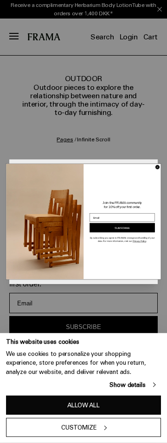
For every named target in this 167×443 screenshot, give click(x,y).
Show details (127, 384)
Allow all (83, 405)
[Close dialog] (157, 167)
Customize (79, 427)
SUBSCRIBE (122, 227)
